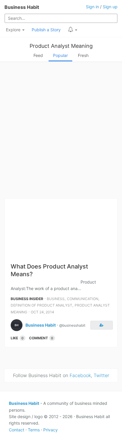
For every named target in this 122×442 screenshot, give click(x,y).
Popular (60, 55)
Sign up (110, 6)
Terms (34, 429)
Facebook (80, 375)
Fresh (83, 55)
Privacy (50, 429)
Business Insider (27, 299)
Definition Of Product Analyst (41, 305)
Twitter (101, 375)
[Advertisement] (61, 131)
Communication (82, 299)
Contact (16, 429)
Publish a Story (46, 29)
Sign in (92, 6)
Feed (38, 55)
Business (56, 299)
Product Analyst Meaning (61, 46)
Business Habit (21, 7)
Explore (14, 29)
